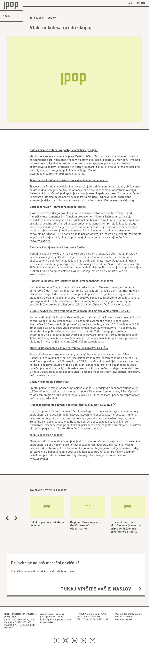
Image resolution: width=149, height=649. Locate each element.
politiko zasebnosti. (66, 571)
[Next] (15, 517)
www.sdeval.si (48, 398)
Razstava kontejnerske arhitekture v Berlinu (58, 247)
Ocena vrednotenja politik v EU (49, 382)
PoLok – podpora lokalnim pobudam (47, 523)
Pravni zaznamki (123, 619)
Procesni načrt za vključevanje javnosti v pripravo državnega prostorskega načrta (126, 526)
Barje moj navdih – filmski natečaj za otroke (58, 207)
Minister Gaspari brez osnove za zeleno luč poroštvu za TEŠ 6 (69, 348)
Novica (51, 17)
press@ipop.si (47, 616)
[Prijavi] (140, 589)
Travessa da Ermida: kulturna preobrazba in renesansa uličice (69, 180)
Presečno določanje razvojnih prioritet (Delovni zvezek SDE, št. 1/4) (73, 405)
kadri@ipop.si (47, 619)
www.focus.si (121, 304)
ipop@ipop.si (47, 613)
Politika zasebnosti (124, 616)
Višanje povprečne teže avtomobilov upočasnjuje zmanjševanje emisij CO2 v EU (80, 311)
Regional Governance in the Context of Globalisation (85, 525)
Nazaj (6, 16)
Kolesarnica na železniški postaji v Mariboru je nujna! (63, 150)
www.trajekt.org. (123, 200)
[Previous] (7, 517)
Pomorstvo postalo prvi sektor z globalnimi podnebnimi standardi (71, 281)
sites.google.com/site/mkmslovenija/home (57, 173)
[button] (130, 3)
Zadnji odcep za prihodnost (46, 435)
